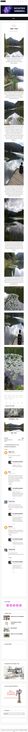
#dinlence (10, 395)
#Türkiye (6, 398)
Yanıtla (10, 457)
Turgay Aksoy (11, 501)
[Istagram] (14, 605)
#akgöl (5, 395)
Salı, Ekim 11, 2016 (11, 453)
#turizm (21, 397)
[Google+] (20, 605)
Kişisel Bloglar (14, 628)
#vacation (11, 398)
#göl (17, 395)
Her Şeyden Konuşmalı (17, 461)
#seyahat (9, 397)
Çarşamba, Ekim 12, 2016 (17, 540)
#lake (5, 397)
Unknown (10, 526)
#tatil (17, 397)
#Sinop (13, 397)
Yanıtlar (10, 459)
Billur (9, 472)
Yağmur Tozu (11, 452)
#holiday (21, 395)
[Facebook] (7, 605)
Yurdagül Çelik (11, 549)
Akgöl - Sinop (14, 433)
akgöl (14, 25)
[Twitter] (10, 605)
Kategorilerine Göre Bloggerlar (17, 616)
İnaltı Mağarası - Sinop (13, 419)
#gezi (14, 395)
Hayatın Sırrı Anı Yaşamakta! (17, 633)
